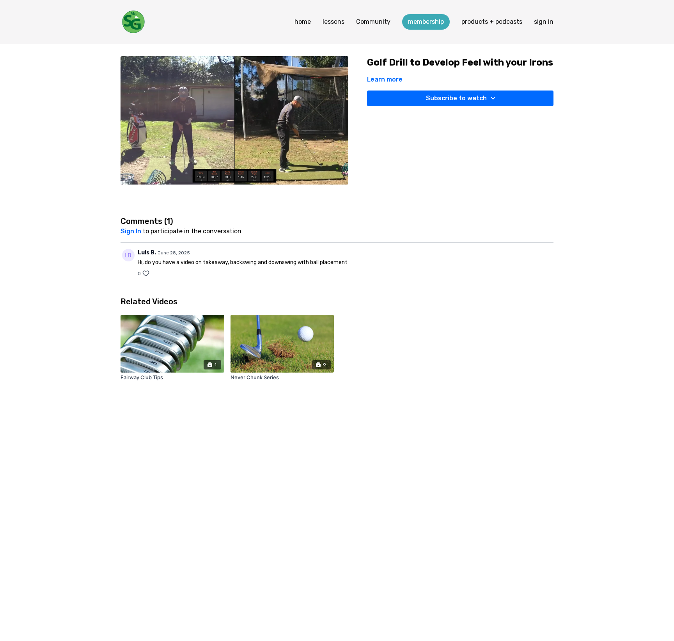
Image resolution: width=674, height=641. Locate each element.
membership (426, 21)
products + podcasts (491, 21)
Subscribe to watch (456, 98)
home (302, 21)
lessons (333, 21)
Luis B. (147, 252)
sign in (543, 21)
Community (373, 21)
